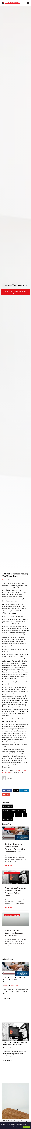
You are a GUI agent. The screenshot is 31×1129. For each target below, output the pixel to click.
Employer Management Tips (11, 810)
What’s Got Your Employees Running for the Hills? (14, 933)
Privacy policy (4, 1126)
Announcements (7, 806)
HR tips (23, 810)
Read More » (8, 865)
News (25, 815)
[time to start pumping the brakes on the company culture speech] (15, 877)
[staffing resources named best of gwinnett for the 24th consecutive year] (15, 833)
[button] (28, 3)
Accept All (26, 1126)
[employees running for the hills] (15, 919)
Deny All (15, 1126)
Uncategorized (7, 819)
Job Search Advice (8, 815)
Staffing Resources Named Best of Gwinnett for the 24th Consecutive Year (15, 848)
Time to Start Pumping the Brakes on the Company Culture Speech (15, 892)
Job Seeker (19, 815)
